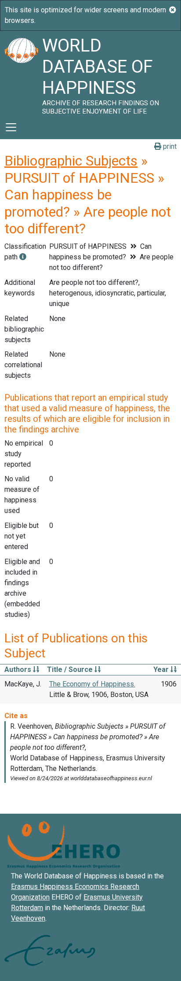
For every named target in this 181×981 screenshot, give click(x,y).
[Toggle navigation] (11, 127)
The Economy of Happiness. (92, 684)
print (169, 146)
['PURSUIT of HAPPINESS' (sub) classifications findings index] (22, 257)
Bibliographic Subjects (71, 160)
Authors (18, 669)
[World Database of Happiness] (21, 73)
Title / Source (70, 669)
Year (161, 669)
